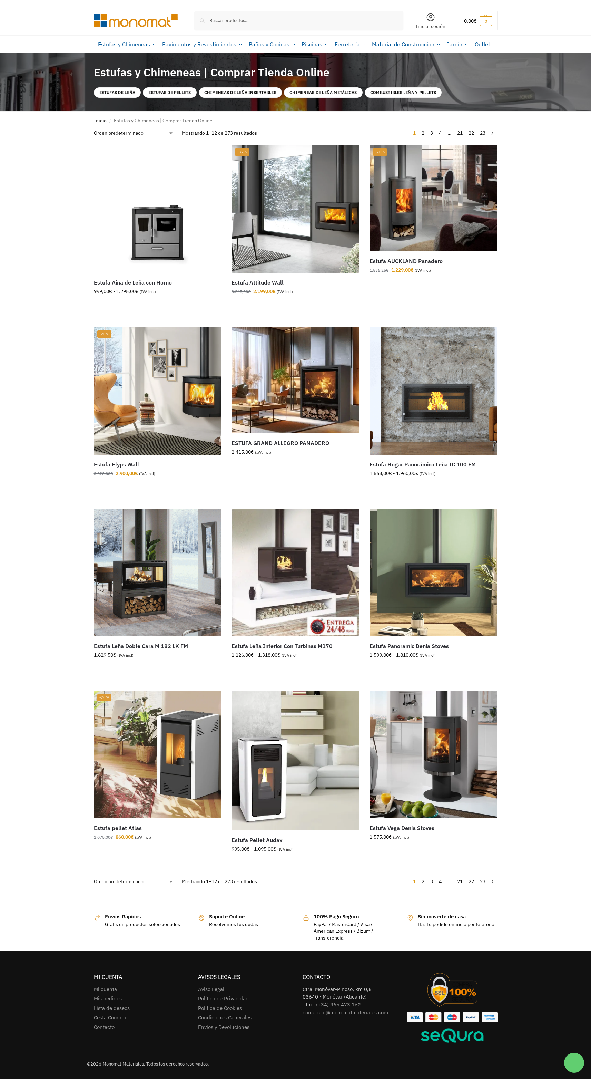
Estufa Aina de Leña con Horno (133, 282)
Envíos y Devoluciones (223, 1027)
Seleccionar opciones (157, 306)
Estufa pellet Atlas (118, 828)
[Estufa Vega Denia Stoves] (433, 754)
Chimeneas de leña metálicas (323, 92)
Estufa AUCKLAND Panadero (406, 261)
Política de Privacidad (223, 998)
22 (471, 133)
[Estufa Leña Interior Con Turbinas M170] (295, 573)
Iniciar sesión (430, 26)
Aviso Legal (211, 989)
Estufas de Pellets (169, 92)
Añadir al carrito (290, 306)
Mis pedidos (108, 998)
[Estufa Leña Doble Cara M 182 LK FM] (157, 573)
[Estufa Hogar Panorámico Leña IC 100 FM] (433, 391)
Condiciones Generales (225, 1017)
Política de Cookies (220, 1008)
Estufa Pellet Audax (257, 840)
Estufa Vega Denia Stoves (402, 828)
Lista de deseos (112, 1008)
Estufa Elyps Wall (116, 464)
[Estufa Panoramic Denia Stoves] (433, 573)
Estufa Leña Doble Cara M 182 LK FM (141, 646)
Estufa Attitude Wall (258, 282)
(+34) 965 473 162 (338, 1004)
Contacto (104, 1027)
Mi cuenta (105, 989)
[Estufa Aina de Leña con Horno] (157, 209)
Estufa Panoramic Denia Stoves (409, 646)
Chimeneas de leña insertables (240, 92)
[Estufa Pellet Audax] (295, 760)
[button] (478, 20)
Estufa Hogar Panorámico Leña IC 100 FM (423, 464)
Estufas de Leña (117, 92)
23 (482, 133)
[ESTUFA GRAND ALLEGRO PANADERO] (295, 380)
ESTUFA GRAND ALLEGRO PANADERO (280, 443)
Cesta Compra (110, 1017)
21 (460, 133)
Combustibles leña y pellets (403, 92)
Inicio (100, 120)
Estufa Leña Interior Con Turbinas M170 (282, 646)
